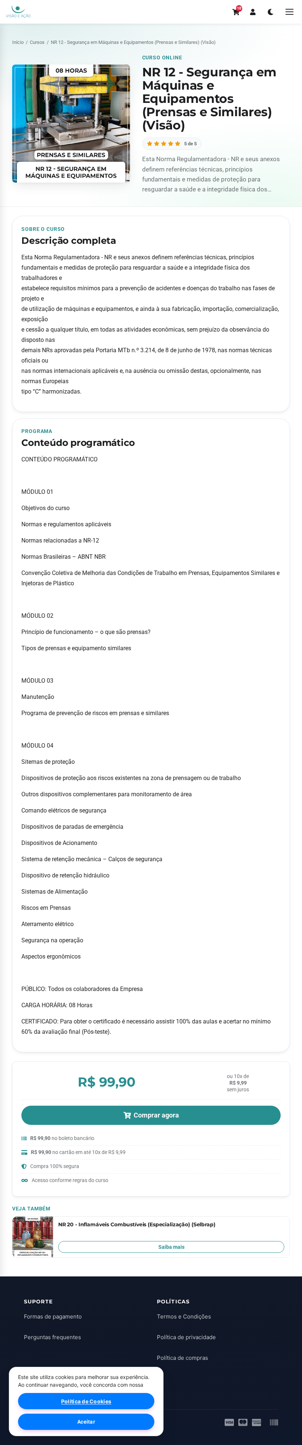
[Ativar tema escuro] (270, 12)
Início (18, 42)
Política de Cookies (86, 1401)
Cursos (37, 42)
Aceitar (86, 1422)
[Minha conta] (253, 12)
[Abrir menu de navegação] (289, 12)
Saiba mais (171, 1247)
